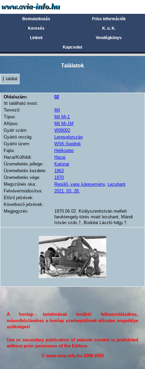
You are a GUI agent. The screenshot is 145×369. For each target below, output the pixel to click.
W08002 (62, 130)
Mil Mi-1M (64, 123)
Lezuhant (116, 184)
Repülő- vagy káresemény (79, 184)
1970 (59, 177)
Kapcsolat (72, 47)
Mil (57, 110)
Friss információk (109, 19)
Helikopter (64, 150)
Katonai (61, 163)
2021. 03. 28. (67, 190)
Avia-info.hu (43, 6)
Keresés (36, 28)
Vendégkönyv (109, 37)
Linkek (36, 37)
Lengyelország (68, 137)
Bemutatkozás (36, 19)
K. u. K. (109, 28)
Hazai (59, 157)
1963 (59, 170)
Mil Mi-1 (62, 116)
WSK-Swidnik (67, 143)
